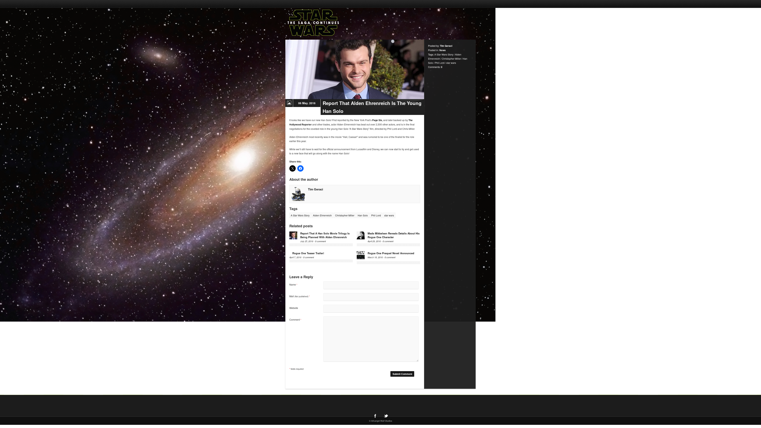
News (442, 50)
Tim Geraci (315, 189)
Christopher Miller (344, 215)
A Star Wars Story (300, 215)
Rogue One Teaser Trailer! (308, 253)
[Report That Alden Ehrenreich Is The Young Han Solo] (354, 69)
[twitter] (386, 415)
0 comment (320, 241)
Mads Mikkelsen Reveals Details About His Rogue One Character (394, 235)
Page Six (377, 120)
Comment (295, 319)
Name (293, 284)
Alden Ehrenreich (322, 215)
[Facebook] (375, 415)
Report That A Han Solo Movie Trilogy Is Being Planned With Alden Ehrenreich (325, 235)
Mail (299, 296)
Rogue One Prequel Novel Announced (391, 253)
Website (293, 308)
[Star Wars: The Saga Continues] (333, 23)
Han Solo (363, 215)
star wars (389, 215)
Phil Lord (376, 215)
